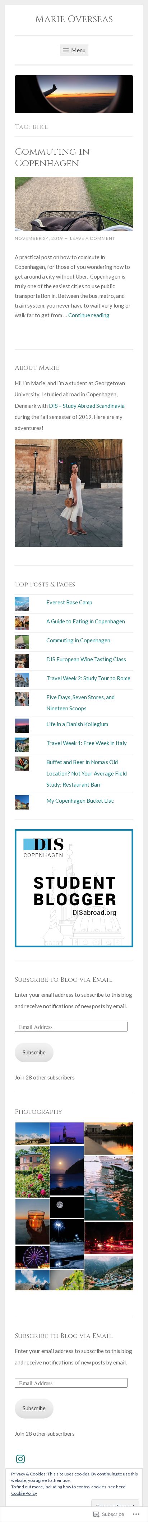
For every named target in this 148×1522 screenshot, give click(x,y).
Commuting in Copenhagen (52, 157)
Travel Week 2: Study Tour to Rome (88, 678)
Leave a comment (92, 238)
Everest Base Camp (69, 602)
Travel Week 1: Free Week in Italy (86, 743)
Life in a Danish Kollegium (77, 724)
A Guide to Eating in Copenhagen (85, 621)
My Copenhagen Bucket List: (80, 800)
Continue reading (89, 315)
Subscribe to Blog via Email (63, 979)
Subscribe (34, 1052)
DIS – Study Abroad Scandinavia (87, 405)
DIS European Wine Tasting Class (86, 659)
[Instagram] (20, 1459)
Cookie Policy (24, 1493)
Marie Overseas (74, 19)
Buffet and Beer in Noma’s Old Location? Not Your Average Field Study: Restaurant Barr (86, 773)
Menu (77, 50)
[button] (32, 1134)
